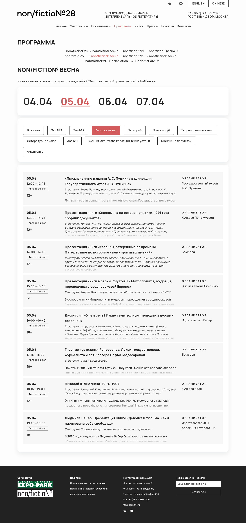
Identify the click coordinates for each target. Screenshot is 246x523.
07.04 (150, 101)
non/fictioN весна (105, 51)
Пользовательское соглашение (88, 483)
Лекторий (135, 130)
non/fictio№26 (75, 56)
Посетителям (101, 26)
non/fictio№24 (96, 61)
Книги (139, 26)
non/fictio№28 (77, 51)
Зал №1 (72, 141)
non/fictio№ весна (104, 56)
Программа (122, 26)
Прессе (152, 26)
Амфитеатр (35, 151)
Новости (167, 26)
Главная (61, 26)
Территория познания (197, 130)
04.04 (37, 101)
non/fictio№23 (122, 61)
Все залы (33, 130)
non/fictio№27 (133, 51)
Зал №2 (78, 130)
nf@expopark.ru (131, 504)
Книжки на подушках (176, 141)
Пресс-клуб (161, 130)
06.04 (113, 101)
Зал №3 (56, 130)
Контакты (184, 26)
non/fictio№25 (133, 56)
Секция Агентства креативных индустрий (119, 141)
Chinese (218, 3)
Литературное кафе (41, 141)
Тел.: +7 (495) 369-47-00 (136, 499)
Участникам (79, 26)
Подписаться (198, 491)
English (198, 3)
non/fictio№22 (148, 61)
